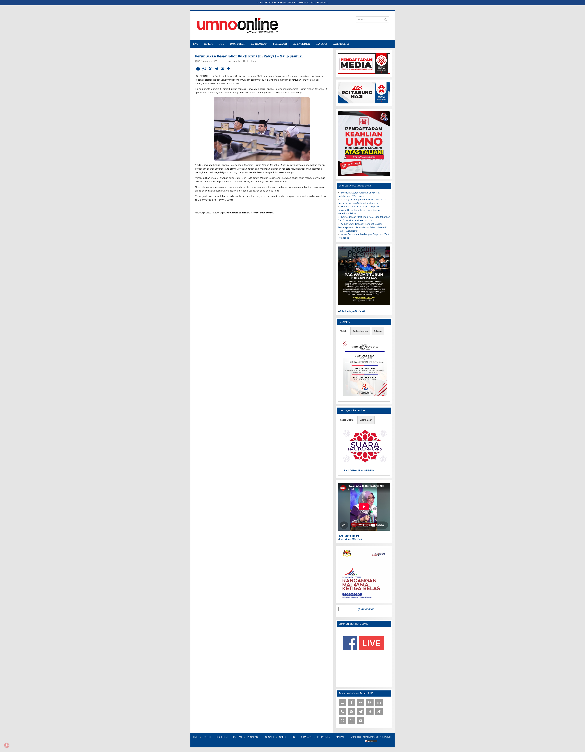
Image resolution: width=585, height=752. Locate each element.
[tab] (343, 331)
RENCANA (321, 43)
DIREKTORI (221, 737)
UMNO (282, 737)
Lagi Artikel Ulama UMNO (359, 470)
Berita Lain (237, 61)
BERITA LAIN (280, 43)
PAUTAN (237, 737)
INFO (221, 43)
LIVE (195, 43)
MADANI (340, 737)
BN (293, 737)
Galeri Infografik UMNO (352, 311)
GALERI (207, 737)
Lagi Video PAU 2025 (350, 539)
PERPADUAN (323, 737)
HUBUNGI (269, 737)
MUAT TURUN (237, 43)
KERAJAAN (306, 737)
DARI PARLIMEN (301, 43)
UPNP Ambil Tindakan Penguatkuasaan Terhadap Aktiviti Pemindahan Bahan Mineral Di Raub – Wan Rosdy (362, 227)
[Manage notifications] (6, 745)
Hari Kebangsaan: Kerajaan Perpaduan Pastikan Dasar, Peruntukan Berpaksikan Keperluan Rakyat (359, 210)
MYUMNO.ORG (307, 2)
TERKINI (208, 43)
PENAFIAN (252, 737)
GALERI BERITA (341, 43)
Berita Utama (250, 61)
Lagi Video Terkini (349, 535)
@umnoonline (366, 609)
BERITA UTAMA (259, 43)
